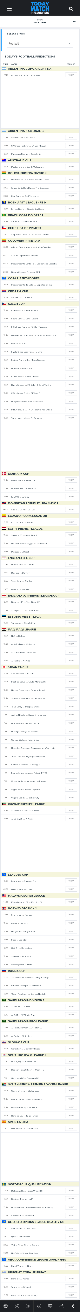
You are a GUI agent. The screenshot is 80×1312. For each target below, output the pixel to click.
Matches (40, 21)
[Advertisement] (40, 103)
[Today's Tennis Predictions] (27, 1305)
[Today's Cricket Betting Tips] (16, 1305)
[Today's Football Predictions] (5, 1305)
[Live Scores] (50, 1305)
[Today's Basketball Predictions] (39, 1305)
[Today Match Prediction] (40, 7)
